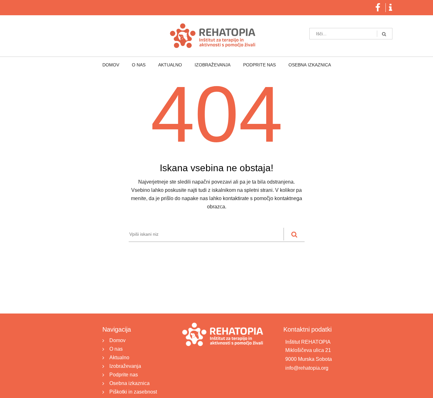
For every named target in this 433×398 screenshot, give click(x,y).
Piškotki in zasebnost (133, 392)
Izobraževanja (210, 65)
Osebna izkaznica (296, 65)
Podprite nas (251, 65)
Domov (123, 65)
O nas (146, 65)
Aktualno (172, 65)
